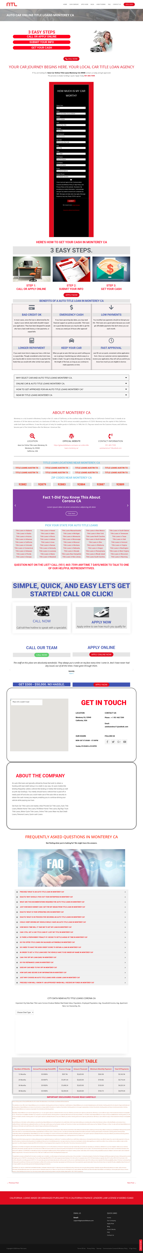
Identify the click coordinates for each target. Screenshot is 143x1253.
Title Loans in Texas (119, 536)
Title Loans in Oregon (95, 548)
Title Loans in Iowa (47, 542)
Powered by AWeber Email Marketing (71, 210)
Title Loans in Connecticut (24, 548)
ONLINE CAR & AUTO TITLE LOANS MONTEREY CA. (40, 383)
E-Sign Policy (132, 1248)
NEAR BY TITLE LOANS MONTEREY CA (34, 395)
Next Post (131, 1183)
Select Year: (59, 105)
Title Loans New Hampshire (71, 554)
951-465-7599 (89, 76)
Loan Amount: (60, 134)
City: (57, 145)
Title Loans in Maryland (47, 557)
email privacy (76, 205)
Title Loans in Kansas (47, 545)
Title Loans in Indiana (47, 539)
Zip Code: (59, 140)
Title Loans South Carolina (95, 557)
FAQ (109, 4)
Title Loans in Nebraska (71, 548)
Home (65, 4)
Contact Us (117, 4)
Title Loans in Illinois (47, 536)
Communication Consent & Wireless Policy (115, 1248)
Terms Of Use (81, 1248)
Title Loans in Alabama (24, 531)
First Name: (59, 157)
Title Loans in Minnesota (71, 536)
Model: (58, 117)
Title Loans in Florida (23, 554)
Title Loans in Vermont (119, 542)
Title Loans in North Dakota (95, 539)
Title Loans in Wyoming (119, 557)
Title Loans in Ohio (95, 542)
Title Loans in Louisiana (47, 551)
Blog (92, 4)
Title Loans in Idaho (48, 533)
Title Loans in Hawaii (47, 531)
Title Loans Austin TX (26, 468)
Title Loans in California (23, 542)
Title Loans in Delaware (24, 551)
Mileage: (58, 128)
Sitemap (99, 1248)
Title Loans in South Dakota (119, 531)
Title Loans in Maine (48, 554)
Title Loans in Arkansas (23, 539)
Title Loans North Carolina (95, 536)
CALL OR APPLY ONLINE (42, 36)
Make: (58, 111)
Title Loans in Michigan (71, 533)
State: (58, 151)
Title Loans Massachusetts (71, 531)
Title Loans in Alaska (23, 533)
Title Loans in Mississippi (71, 539)
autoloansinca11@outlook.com (111, 448)
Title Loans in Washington (119, 548)
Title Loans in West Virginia (119, 551)
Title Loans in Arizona (23, 536)
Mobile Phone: (60, 174)
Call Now (42, 621)
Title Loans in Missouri (71, 542)
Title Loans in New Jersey (71, 557)
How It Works (101, 4)
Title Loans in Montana (71, 545)
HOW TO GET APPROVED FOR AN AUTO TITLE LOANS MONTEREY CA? (49, 389)
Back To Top (141, 1245)
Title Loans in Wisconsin (119, 554)
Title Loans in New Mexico (95, 531)
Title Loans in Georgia (24, 557)
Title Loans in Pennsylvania (95, 551)
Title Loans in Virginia (119, 545)
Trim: (57, 122)
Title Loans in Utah (119, 539)
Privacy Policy (91, 1248)
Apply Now (84, 4)
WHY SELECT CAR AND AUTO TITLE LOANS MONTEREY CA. (44, 377)
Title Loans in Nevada (71, 551)
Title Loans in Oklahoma (95, 545)
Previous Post (13, 1183)
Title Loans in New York (95, 533)
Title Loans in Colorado (24, 545)
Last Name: (59, 162)
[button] (129, 4)
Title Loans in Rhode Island (95, 554)
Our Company (74, 4)
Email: (58, 168)
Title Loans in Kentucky (47, 548)
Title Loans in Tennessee (119, 533)
